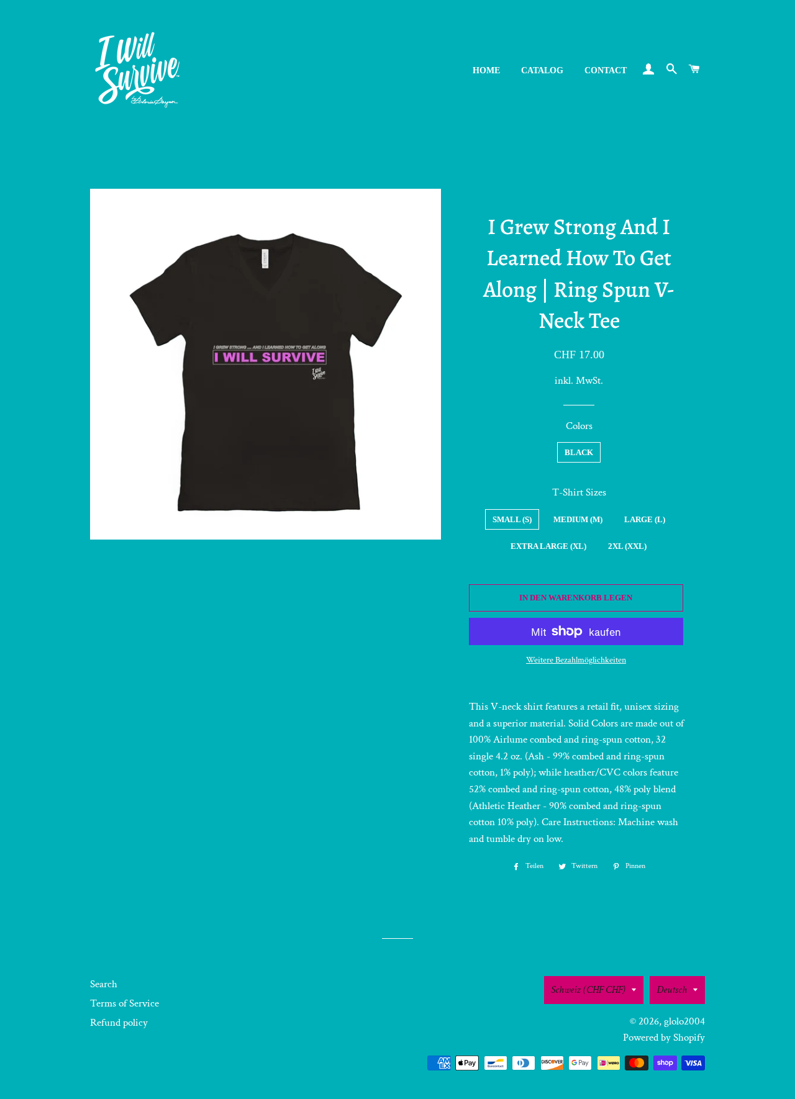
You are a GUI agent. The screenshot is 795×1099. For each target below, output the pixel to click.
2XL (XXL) (627, 546)
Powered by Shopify (664, 1037)
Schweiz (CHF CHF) (588, 990)
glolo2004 (684, 1021)
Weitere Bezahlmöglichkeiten (576, 660)
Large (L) (644, 519)
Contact (605, 70)
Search (103, 984)
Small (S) (512, 519)
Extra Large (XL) (548, 546)
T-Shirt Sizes (579, 492)
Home (486, 70)
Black (579, 452)
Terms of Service (124, 1003)
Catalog (542, 70)
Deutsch (671, 990)
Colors (579, 426)
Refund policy (119, 1022)
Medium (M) (577, 519)
